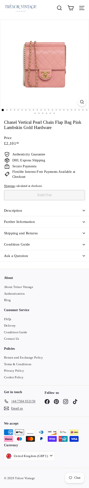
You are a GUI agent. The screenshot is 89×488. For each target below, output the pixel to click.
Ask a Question (16, 256)
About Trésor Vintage (18, 287)
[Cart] (70, 8)
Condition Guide (17, 244)
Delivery (10, 325)
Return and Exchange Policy (23, 357)
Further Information (19, 222)
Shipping (9, 186)
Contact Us (11, 338)
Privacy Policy (14, 370)
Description (13, 210)
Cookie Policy (14, 377)
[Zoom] (82, 102)
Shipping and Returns (21, 233)
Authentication (14, 293)
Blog (7, 300)
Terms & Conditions (17, 364)
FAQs (7, 319)
